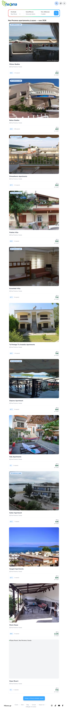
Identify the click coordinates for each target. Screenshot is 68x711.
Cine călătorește (45, 12)
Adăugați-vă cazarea (31, 707)
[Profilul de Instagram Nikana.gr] (51, 705)
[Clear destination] (20, 14)
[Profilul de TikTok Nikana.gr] (55, 705)
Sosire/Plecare (30, 12)
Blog (27, 705)
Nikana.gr (7, 706)
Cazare (16, 705)
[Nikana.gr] (9, 3)
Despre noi (41, 705)
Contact (34, 705)
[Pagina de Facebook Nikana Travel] (62, 705)
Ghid (22, 705)
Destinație (13, 12)
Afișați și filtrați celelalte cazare (34, 698)
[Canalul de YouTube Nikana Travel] (59, 705)
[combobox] (16, 14)
